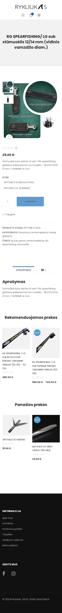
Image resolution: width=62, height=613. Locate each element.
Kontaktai (7, 523)
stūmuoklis (23, 244)
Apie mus (7, 518)
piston (22, 240)
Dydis (5, 177)
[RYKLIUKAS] (31, 5)
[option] (31, 111)
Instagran (13, 574)
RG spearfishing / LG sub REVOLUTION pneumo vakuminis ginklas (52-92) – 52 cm (14, 361)
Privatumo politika (12, 529)
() (16, 148)
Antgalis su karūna (14, 439)
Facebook (3, 574)
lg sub (14, 240)
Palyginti (10, 214)
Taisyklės (7, 534)
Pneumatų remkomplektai (33, 232)
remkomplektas (35, 240)
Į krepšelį (30, 201)
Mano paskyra (10, 545)
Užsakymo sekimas (12, 540)
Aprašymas (23, 270)
